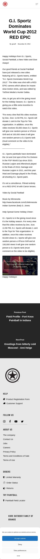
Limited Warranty (13, 477)
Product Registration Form (18, 399)
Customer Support (14, 403)
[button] (37, 4)
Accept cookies (20, 538)
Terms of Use (9, 460)
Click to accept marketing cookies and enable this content (20, 265)
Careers (6, 448)
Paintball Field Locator (15, 500)
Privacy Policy (9, 452)
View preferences (20, 550)
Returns (9, 488)
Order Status (12, 483)
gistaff (14, 44)
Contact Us (8, 439)
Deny (20, 544)
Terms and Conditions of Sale (16, 456)
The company (9, 435)
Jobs (5, 443)
